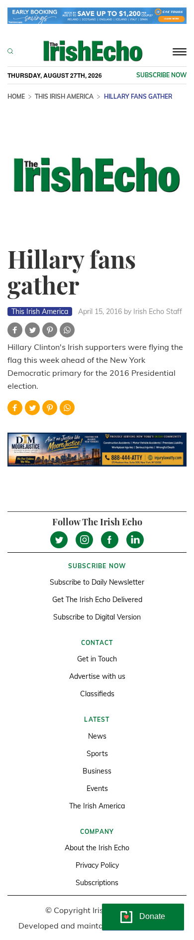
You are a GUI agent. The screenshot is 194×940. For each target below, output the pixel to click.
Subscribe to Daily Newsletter (97, 582)
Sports (97, 753)
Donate (152, 916)
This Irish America (64, 96)
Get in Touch (97, 658)
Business (97, 771)
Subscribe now (161, 75)
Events (97, 788)
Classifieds (97, 693)
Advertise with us (97, 676)
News (97, 736)
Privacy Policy (97, 865)
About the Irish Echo (97, 847)
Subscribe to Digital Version (97, 617)
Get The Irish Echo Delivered (97, 599)
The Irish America (97, 805)
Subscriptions (97, 882)
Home (16, 96)
